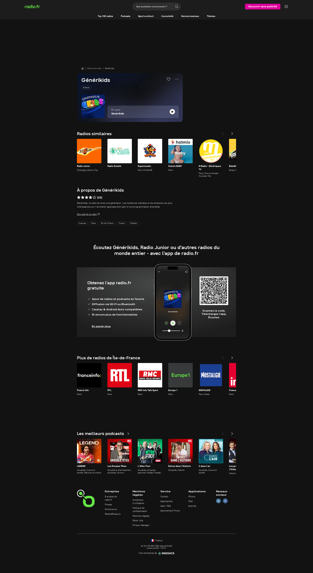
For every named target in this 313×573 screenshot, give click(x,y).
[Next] (232, 132)
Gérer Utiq (138, 520)
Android (192, 506)
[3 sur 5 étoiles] (87, 197)
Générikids (117, 113)
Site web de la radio (87, 214)
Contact (164, 497)
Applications (166, 501)
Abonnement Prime (170, 511)
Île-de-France (107, 223)
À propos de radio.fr (111, 498)
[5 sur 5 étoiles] (94, 197)
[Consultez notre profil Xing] (225, 501)
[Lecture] (172, 111)
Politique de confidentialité (140, 509)
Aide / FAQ (165, 506)
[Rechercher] (177, 6)
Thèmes (211, 16)
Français (82, 223)
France (122, 223)
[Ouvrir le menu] (286, 6)
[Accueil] (82, 68)
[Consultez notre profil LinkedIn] (218, 501)
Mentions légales (141, 516)
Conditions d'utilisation (138, 501)
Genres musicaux (190, 16)
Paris (93, 223)
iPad (190, 501)
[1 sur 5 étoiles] (79, 197)
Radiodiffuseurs (112, 514)
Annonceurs (111, 509)
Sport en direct (146, 16)
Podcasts (125, 16)
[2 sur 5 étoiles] (83, 197)
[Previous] (223, 132)
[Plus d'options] (177, 79)
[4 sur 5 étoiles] (90, 197)
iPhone (191, 497)
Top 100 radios (105, 16)
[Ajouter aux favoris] (168, 79)
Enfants (86, 88)
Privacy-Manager (141, 525)
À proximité (167, 16)
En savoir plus (101, 326)
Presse (108, 504)
